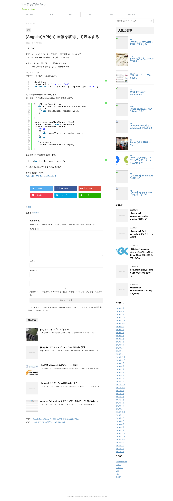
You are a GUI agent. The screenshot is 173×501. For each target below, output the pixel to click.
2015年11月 (120, 436)
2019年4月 (120, 342)
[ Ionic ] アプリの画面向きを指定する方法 (50, 422)
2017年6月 (120, 400)
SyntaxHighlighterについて (106, 117)
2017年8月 (120, 394)
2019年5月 (120, 339)
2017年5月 (120, 403)
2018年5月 (120, 372)
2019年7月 (120, 333)
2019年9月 (120, 327)
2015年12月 (120, 433)
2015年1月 (120, 452)
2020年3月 (120, 314)
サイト (32, 280)
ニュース (50, 15)
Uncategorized (121, 462)
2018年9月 (120, 363)
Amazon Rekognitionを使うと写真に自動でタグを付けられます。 (70, 401)
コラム (90, 15)
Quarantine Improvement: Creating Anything (141, 291)
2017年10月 (120, 388)
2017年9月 (120, 391)
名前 (32, 261)
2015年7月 (120, 449)
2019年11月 (120, 320)
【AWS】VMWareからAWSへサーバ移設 (59, 365)
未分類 (118, 477)
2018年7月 (120, 369)
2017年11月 (120, 385)
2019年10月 (120, 324)
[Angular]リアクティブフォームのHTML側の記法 (62, 347)
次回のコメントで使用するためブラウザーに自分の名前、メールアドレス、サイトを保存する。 (66, 293)
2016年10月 (120, 415)
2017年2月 (120, 409)
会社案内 (131, 15)
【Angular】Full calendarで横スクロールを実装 (141, 234)
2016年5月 (120, 421)
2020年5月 (120, 308)
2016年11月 (120, 412)
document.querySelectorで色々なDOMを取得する (141, 273)
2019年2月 (120, 348)
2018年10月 (120, 360)
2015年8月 (120, 446)
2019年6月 (120, 336)
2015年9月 (120, 443)
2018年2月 (120, 381)
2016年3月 (120, 427)
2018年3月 (120, 378)
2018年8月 (120, 366)
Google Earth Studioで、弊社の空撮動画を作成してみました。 (59, 419)
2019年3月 (120, 345)
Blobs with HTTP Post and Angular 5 (41, 176)
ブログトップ (29, 15)
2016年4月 (120, 424)
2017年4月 (120, 406)
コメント (34, 229)
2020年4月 (120, 311)
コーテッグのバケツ (34, 4)
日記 (111, 15)
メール (33, 270)
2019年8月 (120, 330)
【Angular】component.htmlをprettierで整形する (139, 216)
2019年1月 (120, 351)
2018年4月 (120, 375)
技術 (70, 15)
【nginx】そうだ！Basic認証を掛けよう (59, 383)
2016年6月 (120, 418)
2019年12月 (120, 317)
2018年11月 (120, 357)
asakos (36, 213)
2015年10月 (120, 439)
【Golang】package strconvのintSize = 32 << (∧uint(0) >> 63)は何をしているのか (141, 253)
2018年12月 (120, 354)
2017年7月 (120, 397)
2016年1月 (120, 430)
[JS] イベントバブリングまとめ (54, 329)
